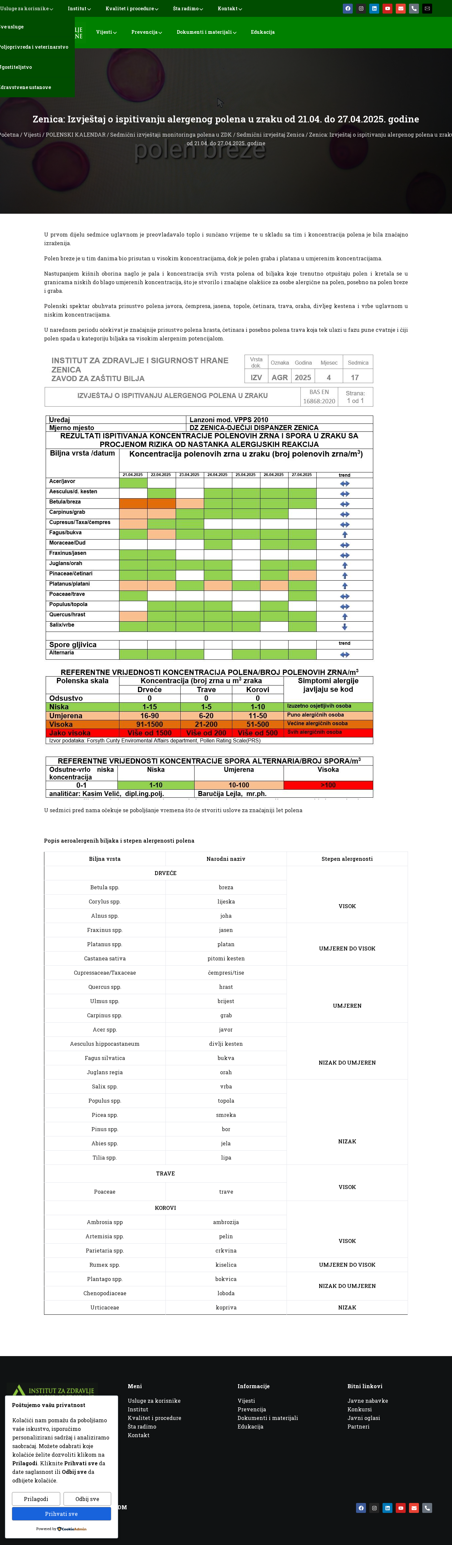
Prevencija (144, 32)
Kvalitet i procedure (130, 8)
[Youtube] (387, 9)
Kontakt (228, 8)
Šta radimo (186, 8)
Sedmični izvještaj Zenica (270, 134)
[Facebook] (348, 9)
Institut (77, 8)
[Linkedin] (374, 9)
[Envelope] (401, 9)
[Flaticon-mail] (427, 9)
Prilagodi (36, 1498)
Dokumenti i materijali (204, 32)
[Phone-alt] (414, 9)
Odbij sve (87, 1498)
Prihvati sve (61, 1513)
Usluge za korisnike (24, 8)
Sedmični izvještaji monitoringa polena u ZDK (171, 134)
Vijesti (104, 32)
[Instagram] (361, 9)
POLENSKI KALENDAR (76, 134)
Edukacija (263, 32)
